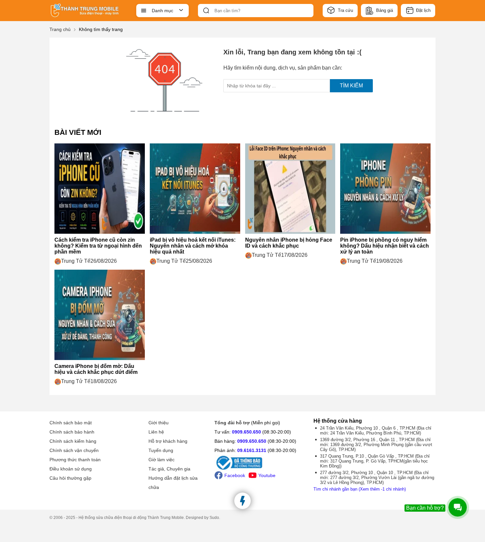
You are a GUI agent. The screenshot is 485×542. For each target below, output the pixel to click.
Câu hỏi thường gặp (70, 478)
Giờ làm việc (161, 459)
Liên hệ (156, 432)
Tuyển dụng (160, 450)
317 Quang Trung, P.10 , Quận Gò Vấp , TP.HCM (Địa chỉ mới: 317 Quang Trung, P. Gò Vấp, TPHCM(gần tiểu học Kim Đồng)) (375, 461)
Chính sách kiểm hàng (72, 441)
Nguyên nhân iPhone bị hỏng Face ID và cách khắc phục (288, 243)
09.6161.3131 (251, 450)
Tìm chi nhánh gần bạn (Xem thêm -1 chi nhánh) (359, 489)
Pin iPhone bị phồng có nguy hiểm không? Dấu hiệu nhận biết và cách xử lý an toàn (384, 246)
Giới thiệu (158, 422)
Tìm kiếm (351, 85)
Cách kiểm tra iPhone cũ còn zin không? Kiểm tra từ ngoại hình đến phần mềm (98, 246)
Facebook (234, 475)
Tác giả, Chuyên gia (169, 468)
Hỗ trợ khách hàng (167, 441)
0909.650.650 (246, 432)
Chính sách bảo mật (70, 422)
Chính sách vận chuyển (74, 450)
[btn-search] (206, 10)
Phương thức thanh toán (75, 459)
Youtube (266, 475)
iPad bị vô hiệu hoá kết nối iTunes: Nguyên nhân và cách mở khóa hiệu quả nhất (193, 246)
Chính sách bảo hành (71, 432)
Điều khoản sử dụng (70, 468)
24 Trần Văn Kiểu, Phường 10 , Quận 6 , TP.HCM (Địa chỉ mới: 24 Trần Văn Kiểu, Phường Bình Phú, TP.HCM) (375, 431)
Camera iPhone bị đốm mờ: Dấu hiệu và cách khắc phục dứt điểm (96, 369)
